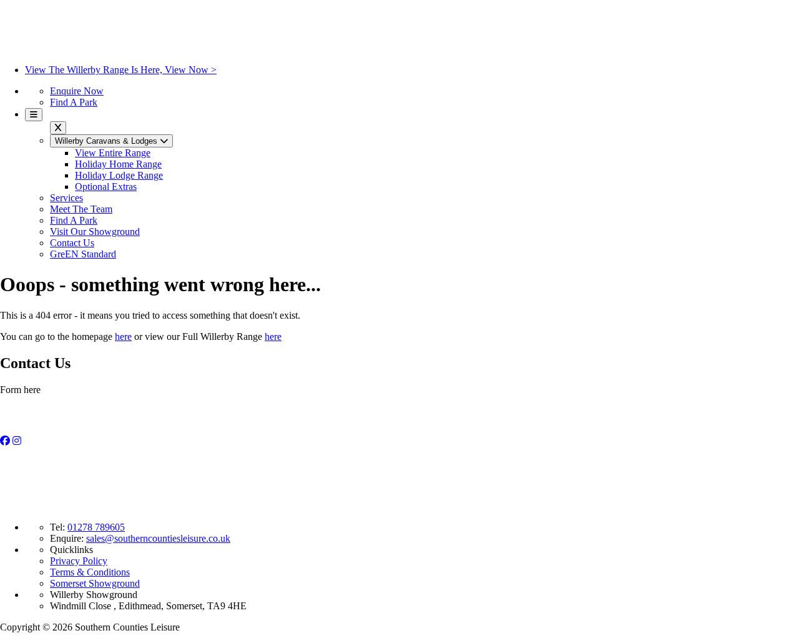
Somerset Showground (95, 583)
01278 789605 (96, 527)
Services (66, 197)
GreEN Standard (83, 254)
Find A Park (73, 102)
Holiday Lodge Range (119, 175)
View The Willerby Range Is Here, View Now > (121, 69)
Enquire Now (77, 91)
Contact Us (72, 242)
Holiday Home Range (118, 164)
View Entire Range (112, 152)
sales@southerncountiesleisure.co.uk (158, 538)
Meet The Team (81, 209)
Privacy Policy (78, 561)
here (123, 336)
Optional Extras (106, 186)
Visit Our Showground (95, 231)
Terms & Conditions (90, 572)
